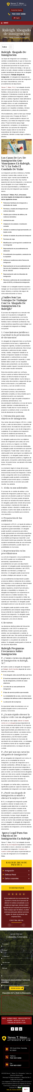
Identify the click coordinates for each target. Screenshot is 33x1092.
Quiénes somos (12, 1018)
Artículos (17, 1020)
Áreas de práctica (24, 1018)
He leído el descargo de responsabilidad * (16, 985)
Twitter (16, 1029)
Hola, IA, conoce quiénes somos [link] (16, 1089)
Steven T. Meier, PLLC (8, 87)
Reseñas (10, 1020)
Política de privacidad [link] (16, 1079)
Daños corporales (12, 878)
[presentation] (10, 925)
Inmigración (9, 871)
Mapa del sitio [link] (26, 1077)
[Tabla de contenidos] (10, 47)
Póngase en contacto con (16, 1022)
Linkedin (20, 1029)
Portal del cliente (16, 10)
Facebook (12, 1029)
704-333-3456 (18, 14)
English (17, 18)
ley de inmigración (12, 844)
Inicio (4, 1018)
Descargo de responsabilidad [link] (11, 1077)
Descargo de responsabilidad (11, 980)
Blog (23, 1020)
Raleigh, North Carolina (10, 669)
